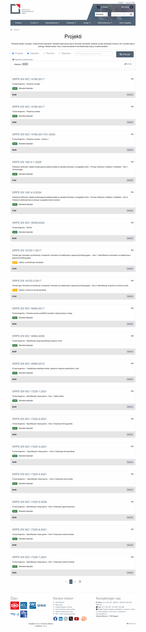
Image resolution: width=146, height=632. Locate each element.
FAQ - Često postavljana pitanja (65, 614)
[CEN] (32, 605)
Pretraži (126, 54)
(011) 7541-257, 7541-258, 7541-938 (113, 607)
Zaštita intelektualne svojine (64, 612)
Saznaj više (130, 94)
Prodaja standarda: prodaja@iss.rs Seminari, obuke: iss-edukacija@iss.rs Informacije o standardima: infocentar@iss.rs (115, 611)
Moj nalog (125, 7)
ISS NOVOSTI (59, 602)
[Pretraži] (131, 14)
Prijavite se (132, 623)
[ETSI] (14, 614)
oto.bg (45, 626)
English (120, 2)
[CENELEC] (41, 605)
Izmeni (129, 64)
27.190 (25, 64)
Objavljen (34, 53)
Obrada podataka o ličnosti (63, 607)
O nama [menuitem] (33, 22)
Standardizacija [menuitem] (51, 22)
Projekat (19, 53)
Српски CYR (130, 2)
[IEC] (23, 605)
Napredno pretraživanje (23, 59)
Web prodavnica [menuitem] (104, 22)
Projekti (16, 30)
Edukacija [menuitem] (70, 22)
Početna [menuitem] (18, 22)
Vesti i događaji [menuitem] (125, 22)
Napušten (66, 53)
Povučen (50, 53)
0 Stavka (104, 7)
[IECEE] (23, 614)
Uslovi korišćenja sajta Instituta (65, 609)
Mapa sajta (58, 605)
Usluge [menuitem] (86, 22)
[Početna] (11, 30)
